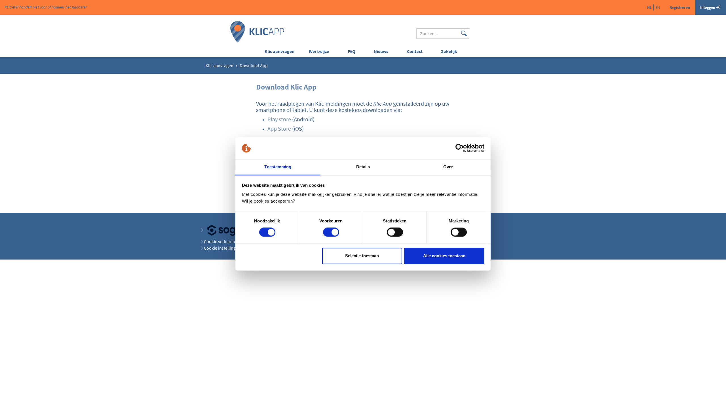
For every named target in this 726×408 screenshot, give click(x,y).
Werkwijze (319, 51)
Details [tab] (363, 166)
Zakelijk (449, 51)
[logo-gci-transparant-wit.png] (230, 230)
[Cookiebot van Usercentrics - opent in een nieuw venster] (459, 148)
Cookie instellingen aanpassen (233, 248)
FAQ (351, 51)
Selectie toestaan (362, 255)
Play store (279, 119)
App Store (279, 128)
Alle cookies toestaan (444, 255)
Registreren (680, 7)
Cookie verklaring (220, 241)
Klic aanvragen (279, 51)
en (657, 7)
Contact (415, 51)
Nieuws (381, 51)
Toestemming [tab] (277, 166)
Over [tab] (448, 166)
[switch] (331, 232)
